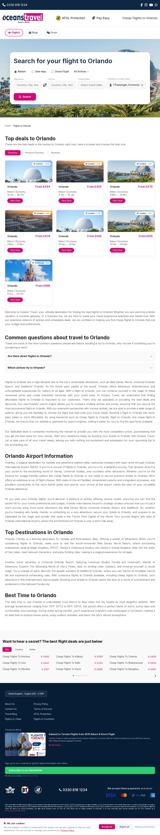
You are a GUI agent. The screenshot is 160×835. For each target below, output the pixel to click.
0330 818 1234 (75, 790)
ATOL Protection (42, 714)
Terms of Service (43, 709)
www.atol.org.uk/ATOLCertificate (15, 810)
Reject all (124, 826)
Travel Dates (84, 79)
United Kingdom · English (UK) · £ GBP (26, 694)
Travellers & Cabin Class (118, 79)
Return (22, 71)
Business (55, 153)
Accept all (107, 826)
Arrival (52, 79)
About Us (10, 704)
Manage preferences (145, 826)
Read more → (56, 745)
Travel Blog (11, 714)
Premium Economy (34, 153)
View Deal (15, 201)
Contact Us (11, 709)
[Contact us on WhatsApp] (156, 5)
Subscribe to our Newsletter (25, 770)
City (7, 649)
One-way (40, 71)
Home (8, 126)
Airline (32, 649)
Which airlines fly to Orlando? (26, 367)
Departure (19, 79)
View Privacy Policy (30, 776)
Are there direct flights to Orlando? (30, 356)
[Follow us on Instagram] (146, 5)
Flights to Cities (13, 719)
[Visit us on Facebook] (142, 5)
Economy (12, 153)
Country (19, 649)
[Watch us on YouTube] (151, 5)
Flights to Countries (44, 719)
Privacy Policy (67, 830)
